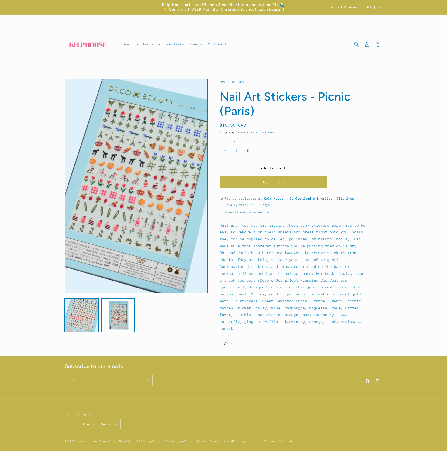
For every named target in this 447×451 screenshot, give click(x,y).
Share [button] (229, 344)
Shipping (227, 132)
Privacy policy (178, 441)
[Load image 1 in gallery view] (82, 315)
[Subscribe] (147, 380)
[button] (143, 44)
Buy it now (273, 182)
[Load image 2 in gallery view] (118, 315)
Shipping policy (244, 441)
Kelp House (88, 441)
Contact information (281, 441)
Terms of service (211, 441)
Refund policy (148, 441)
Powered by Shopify (115, 441)
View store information (247, 212)
